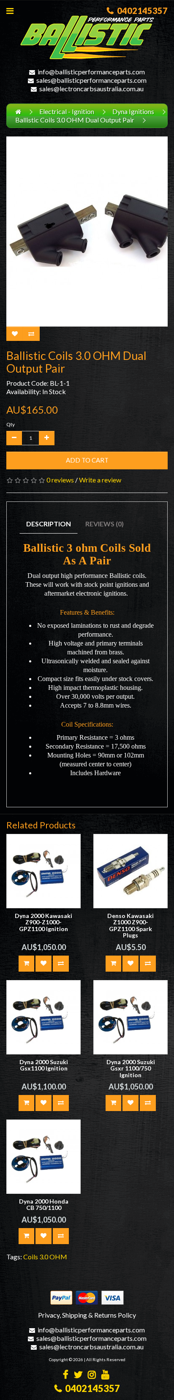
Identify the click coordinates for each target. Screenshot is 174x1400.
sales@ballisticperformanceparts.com (91, 80)
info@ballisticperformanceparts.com (91, 72)
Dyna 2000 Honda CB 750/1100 (43, 1204)
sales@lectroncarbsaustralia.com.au (91, 88)
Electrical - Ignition (66, 111)
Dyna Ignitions (133, 111)
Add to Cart (87, 460)
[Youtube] (105, 1375)
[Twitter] (78, 1375)
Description (48, 524)
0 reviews (60, 480)
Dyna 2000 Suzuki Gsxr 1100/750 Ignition (130, 1068)
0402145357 (141, 10)
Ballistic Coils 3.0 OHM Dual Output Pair (74, 120)
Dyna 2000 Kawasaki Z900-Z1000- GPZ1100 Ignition (43, 922)
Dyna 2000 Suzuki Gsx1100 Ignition (43, 1065)
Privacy (49, 1315)
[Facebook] (65, 1375)
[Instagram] (92, 1375)
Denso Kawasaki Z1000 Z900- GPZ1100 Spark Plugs (130, 925)
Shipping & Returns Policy (99, 1315)
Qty (10, 424)
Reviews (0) (104, 524)
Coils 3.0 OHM (45, 1257)
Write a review (100, 480)
